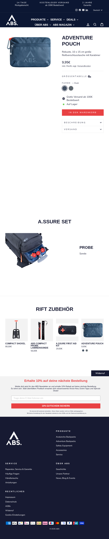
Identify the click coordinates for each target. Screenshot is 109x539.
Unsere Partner (63, 473)
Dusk (64, 88)
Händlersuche (11, 478)
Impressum (10, 497)
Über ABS (42, 24)
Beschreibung (75, 122)
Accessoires (61, 450)
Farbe (70, 83)
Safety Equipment (64, 445)
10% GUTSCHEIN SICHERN (56, 406)
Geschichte (61, 469)
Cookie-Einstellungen (15, 515)
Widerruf (100, 373)
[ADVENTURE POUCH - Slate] (67, 183)
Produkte (38, 19)
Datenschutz (11, 501)
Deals (71, 19)
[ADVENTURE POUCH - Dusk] (63, 183)
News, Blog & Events (65, 478)
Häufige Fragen (12, 473)
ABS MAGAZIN (62, 24)
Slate (71, 88)
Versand (70, 129)
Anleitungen (11, 482)
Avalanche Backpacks (66, 437)
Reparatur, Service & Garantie (18, 469)
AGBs (8, 506)
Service (56, 19)
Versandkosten (84, 66)
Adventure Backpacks (66, 441)
